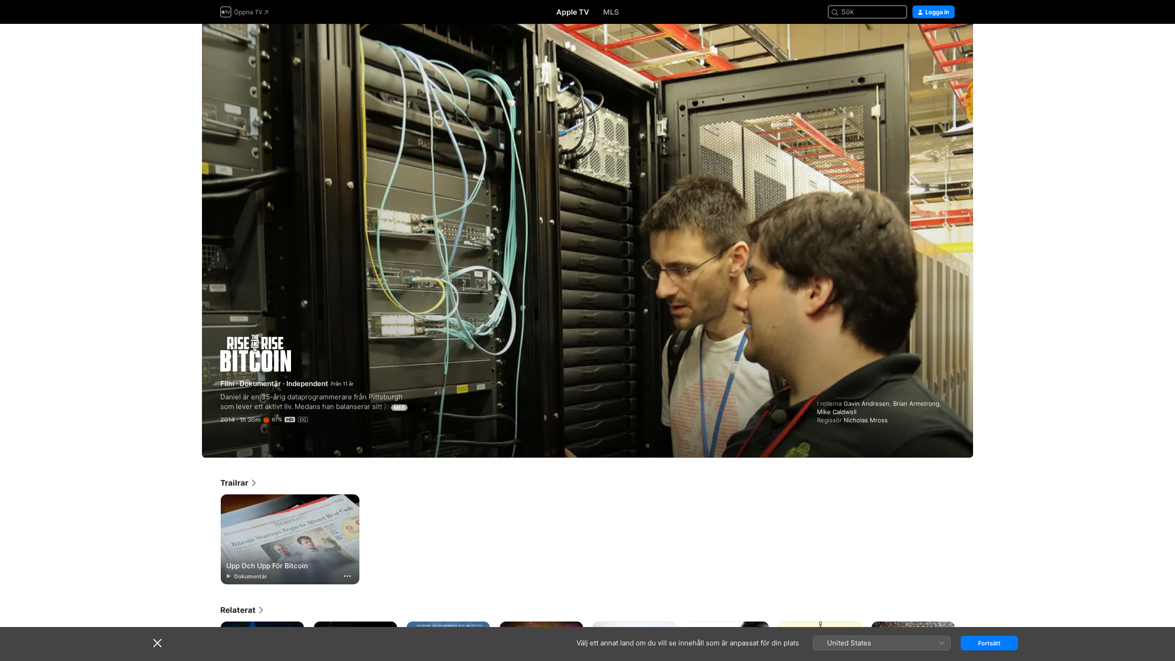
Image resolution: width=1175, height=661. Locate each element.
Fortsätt (989, 643)
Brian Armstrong (916, 403)
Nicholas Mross (866, 420)
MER (399, 407)
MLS (611, 12)
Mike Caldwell (836, 411)
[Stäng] (157, 643)
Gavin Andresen (867, 403)
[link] (238, 483)
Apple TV (572, 12)
